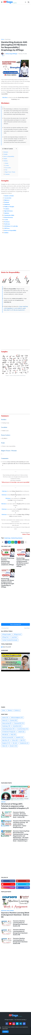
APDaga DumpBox (6, 634)
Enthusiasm (7, 204)
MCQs (13, 734)
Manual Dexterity (8, 217)
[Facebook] (6, 542)
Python (15, 740)
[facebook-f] (6, 1023)
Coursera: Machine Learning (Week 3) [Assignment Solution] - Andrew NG (20, 941)
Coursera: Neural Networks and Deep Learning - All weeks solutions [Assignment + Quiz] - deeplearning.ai (21, 824)
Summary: (5, 160)
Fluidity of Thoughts (9, 206)
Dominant (6, 202)
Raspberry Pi (6, 743)
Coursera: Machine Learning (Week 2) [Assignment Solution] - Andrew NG (15, 915)
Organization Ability (9, 215)
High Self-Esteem (8, 211)
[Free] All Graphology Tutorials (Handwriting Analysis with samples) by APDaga (7, 561)
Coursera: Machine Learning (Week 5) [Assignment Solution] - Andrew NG (20, 932)
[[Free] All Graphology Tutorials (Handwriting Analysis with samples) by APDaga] (8, 552)
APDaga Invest (17, 634)
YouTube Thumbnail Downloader (10, 640)
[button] (1, 2)
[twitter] (17, 1023)
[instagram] (13, 1023)
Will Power (7, 228)
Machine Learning (7, 737)
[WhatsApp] (12, 542)
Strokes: (6, 163)
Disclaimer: (5, 152)
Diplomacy (6, 200)
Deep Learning (6, 723)
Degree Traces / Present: (10, 172)
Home (2, 39)
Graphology (8, 39)
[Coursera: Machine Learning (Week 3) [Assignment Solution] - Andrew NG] (6, 940)
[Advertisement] (15, 21)
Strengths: (5, 154)
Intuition (6, 232)
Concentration (7, 198)
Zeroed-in (13, 746)
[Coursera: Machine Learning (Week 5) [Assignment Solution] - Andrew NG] (6, 932)
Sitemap (10, 710)
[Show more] (25, 542)
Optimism (6, 213)
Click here (7, 498)
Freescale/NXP (19, 723)
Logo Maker (14, 637)
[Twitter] (9, 542)
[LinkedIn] (15, 542)
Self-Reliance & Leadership (11, 226)
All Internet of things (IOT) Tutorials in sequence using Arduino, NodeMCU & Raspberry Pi (15, 806)
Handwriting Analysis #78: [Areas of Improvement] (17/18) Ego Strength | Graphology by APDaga (7, 583)
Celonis (4, 720)
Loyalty (6, 219)
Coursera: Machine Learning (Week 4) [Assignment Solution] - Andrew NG (20, 923)
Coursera (13, 720)
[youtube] (10, 1023)
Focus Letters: (8, 167)
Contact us (17, 710)
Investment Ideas (22, 729)
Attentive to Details (9, 195)
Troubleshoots (24, 743)
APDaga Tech (5, 637)
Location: (7, 165)
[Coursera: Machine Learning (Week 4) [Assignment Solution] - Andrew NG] (6, 923)
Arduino (5, 717)
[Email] (22, 542)
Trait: (6, 169)
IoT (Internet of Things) (8, 731)
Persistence (7, 221)
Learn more (5, 1028)
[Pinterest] (19, 542)
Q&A (22, 740)
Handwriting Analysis (16, 538)
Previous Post (5, 628)
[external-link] (24, 1023)
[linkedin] (20, 1023)
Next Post (26, 628)
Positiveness (7, 224)
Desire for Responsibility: (8, 156)
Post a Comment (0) (15, 624)
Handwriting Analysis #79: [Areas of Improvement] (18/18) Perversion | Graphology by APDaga (22, 562)
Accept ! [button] (5, 1031)
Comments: (7, 174)
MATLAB (5, 734)
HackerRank (17, 726)
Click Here (5, 97)
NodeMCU (19, 737)
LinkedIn (21, 731)
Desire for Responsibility (10, 230)
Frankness (6, 208)
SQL (15, 743)
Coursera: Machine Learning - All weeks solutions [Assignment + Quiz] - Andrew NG (20, 814)
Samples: (5, 158)
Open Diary (5, 740)
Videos (4, 746)
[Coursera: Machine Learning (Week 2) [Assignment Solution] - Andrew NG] (15, 901)
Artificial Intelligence (17, 717)
